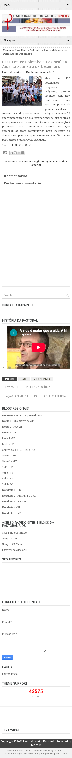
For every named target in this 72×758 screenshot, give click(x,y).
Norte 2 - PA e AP (12, 426)
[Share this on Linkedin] (30, 145)
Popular (9, 379)
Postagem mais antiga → (55, 161)
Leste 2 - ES (8, 444)
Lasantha (59, 750)
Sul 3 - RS (7, 478)
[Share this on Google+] (21, 145)
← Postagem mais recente (17, 161)
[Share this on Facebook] (12, 145)
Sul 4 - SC (7, 484)
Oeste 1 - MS (9, 455)
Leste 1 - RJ (8, 438)
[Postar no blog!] (15, 153)
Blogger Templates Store (54, 753)
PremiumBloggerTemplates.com (21, 753)
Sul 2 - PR (7, 472)
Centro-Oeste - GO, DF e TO (18, 449)
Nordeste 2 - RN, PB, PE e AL (19, 495)
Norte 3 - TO (9, 432)
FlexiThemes (25, 750)
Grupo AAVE (10, 538)
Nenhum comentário (39, 72)
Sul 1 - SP (7, 467)
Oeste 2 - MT (9, 461)
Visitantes (36, 696)
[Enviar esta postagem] (5, 152)
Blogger (36, 744)
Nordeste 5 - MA (12, 513)
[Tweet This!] (16, 145)
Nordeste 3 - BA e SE (14, 501)
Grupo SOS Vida (12, 544)
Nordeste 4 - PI (11, 507)
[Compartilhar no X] (19, 153)
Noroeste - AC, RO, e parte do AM (22, 415)
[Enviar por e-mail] (11, 153)
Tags (24, 379)
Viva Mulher (12, 387)
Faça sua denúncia (16, 396)
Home (7, 50)
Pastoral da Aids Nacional (38, 741)
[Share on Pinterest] (26, 145)
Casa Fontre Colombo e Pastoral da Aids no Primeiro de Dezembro (34, 64)
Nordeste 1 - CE (11, 489)
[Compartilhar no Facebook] (23, 153)
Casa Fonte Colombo (14, 532)
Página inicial (10, 673)
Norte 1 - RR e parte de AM (18, 420)
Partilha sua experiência (50, 396)
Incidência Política (38, 387)
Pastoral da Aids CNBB (15, 549)
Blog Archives (42, 379)
